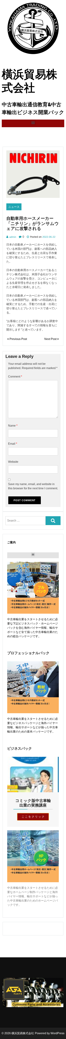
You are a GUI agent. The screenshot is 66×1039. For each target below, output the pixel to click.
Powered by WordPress (49, 1033)
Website (13, 461)
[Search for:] (25, 520)
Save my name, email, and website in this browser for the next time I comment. (33, 486)
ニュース (14, 206)
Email (12, 443)
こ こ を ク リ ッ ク (33, 816)
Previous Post (18, 338)
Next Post (50, 338)
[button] (33, 122)
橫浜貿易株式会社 (22, 1033)
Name (12, 425)
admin (12, 236)
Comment (15, 376)
